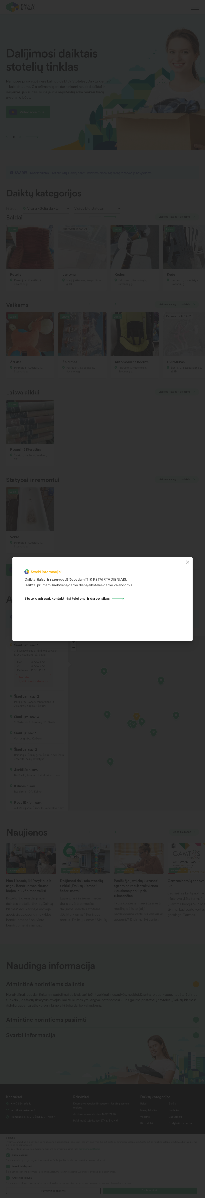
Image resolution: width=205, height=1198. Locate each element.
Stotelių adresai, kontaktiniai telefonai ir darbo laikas (67, 598)
